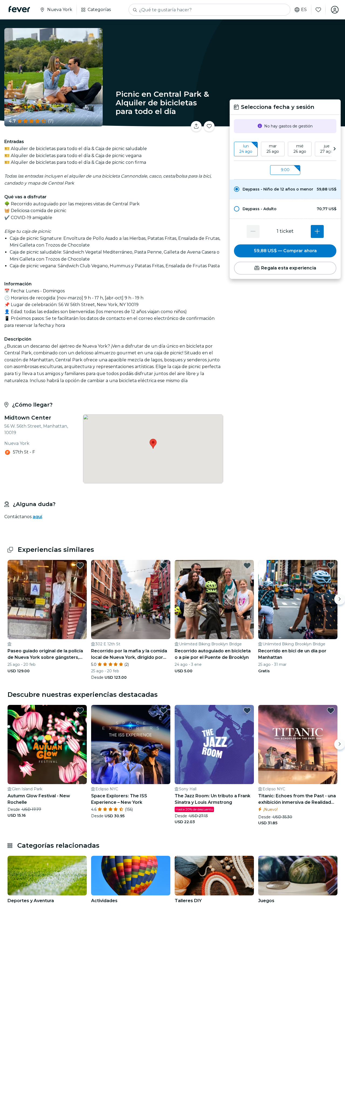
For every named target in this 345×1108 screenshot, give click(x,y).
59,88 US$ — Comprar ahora (285, 250)
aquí (37, 516)
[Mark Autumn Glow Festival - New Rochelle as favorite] (80, 710)
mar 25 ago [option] (273, 149)
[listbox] (285, 149)
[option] (285, 189)
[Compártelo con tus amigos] (196, 126)
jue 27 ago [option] (326, 149)
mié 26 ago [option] (300, 149)
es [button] (304, 9)
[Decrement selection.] (253, 231)
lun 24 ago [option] (245, 149)
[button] (285, 189)
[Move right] (339, 599)
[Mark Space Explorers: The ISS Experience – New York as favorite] (163, 710)
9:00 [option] (285, 169)
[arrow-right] (334, 148)
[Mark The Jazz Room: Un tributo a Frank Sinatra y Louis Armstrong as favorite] (247, 710)
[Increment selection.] (317, 231)
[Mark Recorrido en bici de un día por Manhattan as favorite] (330, 565)
